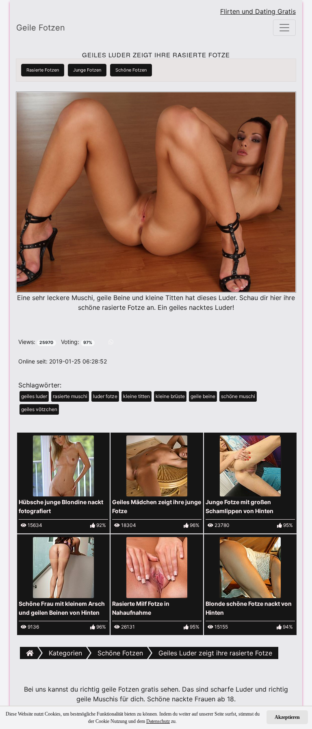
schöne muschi (238, 396)
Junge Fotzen (87, 70)
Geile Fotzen (40, 28)
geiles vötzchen (39, 409)
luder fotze (105, 396)
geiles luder (34, 396)
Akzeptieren (287, 717)
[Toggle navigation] (284, 28)
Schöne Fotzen (131, 70)
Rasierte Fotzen (42, 70)
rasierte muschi (70, 396)
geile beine (203, 396)
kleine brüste (170, 396)
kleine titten (136, 396)
